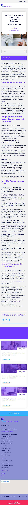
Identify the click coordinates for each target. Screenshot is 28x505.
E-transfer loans (5, 455)
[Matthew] (14, 26)
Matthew (14, 28)
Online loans (4, 445)
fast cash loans (5, 178)
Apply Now (14, 502)
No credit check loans (7, 441)
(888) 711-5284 (5, 425)
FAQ (2, 475)
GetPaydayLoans (17, 178)
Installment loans (6, 452)
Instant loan (4, 438)
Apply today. (16, 301)
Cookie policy (4, 467)
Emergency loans (6, 436)
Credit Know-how (7, 431)
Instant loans (13, 286)
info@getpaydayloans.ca (9, 429)
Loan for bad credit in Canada (9, 434)
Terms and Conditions (7, 465)
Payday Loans (5, 450)
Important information (7, 460)
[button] (3, 320)
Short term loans (5, 448)
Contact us (5, 470)
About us (4, 458)
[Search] (24, 51)
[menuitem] (25, 1)
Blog (20, 1)
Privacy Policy (5, 463)
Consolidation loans (6, 443)
